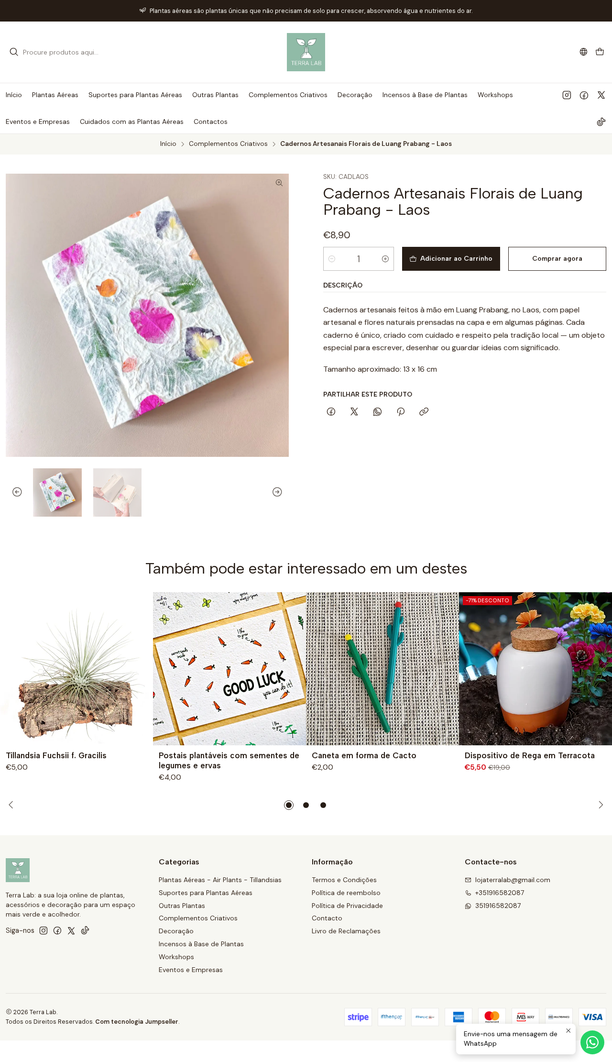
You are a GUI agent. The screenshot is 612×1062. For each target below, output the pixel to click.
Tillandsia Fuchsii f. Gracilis (56, 755)
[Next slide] (281, 492)
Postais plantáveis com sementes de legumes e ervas (229, 760)
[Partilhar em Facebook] (331, 412)
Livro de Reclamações (346, 931)
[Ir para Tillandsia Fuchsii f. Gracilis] (76, 668)
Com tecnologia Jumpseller (136, 1022)
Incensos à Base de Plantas (201, 944)
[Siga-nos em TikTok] (601, 121)
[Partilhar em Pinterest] (401, 412)
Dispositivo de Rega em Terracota (530, 755)
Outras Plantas (182, 905)
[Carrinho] (599, 52)
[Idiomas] (583, 51)
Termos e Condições (344, 879)
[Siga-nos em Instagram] (567, 95)
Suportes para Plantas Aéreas (205, 892)
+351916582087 (499, 892)
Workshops (176, 956)
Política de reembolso (346, 892)
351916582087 (498, 905)
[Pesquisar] (14, 52)
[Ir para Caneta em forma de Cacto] (382, 668)
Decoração (176, 931)
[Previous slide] (13, 492)
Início (168, 144)
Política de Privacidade (347, 905)
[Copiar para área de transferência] (424, 412)
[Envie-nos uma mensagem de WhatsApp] (592, 1042)
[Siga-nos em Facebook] (584, 95)
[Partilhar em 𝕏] (354, 412)
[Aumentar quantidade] (385, 258)
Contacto (327, 918)
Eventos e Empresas (191, 969)
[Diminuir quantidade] (332, 258)
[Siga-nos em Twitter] (601, 95)
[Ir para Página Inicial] (306, 52)
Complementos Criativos (228, 144)
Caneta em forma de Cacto (364, 755)
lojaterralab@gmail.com (512, 879)
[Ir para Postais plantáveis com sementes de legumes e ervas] (229, 668)
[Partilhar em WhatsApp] (377, 412)
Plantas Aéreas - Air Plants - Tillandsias (220, 879)
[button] (289, 805)
